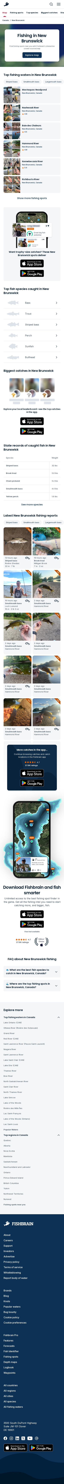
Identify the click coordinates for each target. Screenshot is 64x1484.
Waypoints (9, 1372)
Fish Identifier (11, 1351)
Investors (9, 1251)
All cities (8, 1396)
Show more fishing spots (32, 198)
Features (8, 1340)
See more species (32, 504)
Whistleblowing (12, 1272)
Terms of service (13, 1267)
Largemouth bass (53, 81)
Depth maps (10, 1362)
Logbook (9, 1367)
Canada (5, 20)
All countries (11, 1385)
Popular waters (12, 1306)
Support (8, 1245)
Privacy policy (11, 1261)
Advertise (9, 1256)
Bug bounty (10, 1312)
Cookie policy (11, 1317)
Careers (8, 1240)
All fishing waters (13, 1406)
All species (10, 1401)
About (7, 1234)
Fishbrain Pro (11, 1335)
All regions (10, 1390)
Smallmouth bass (31, 81)
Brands (7, 1290)
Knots (7, 1301)
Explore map (32, 55)
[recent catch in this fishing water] (17, 548)
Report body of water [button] (16, 1277)
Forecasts (9, 1345)
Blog (6, 1295)
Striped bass (12, 81)
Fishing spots (11, 1356)
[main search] (51, 4)
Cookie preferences (15, 1322)
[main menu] (58, 4)
